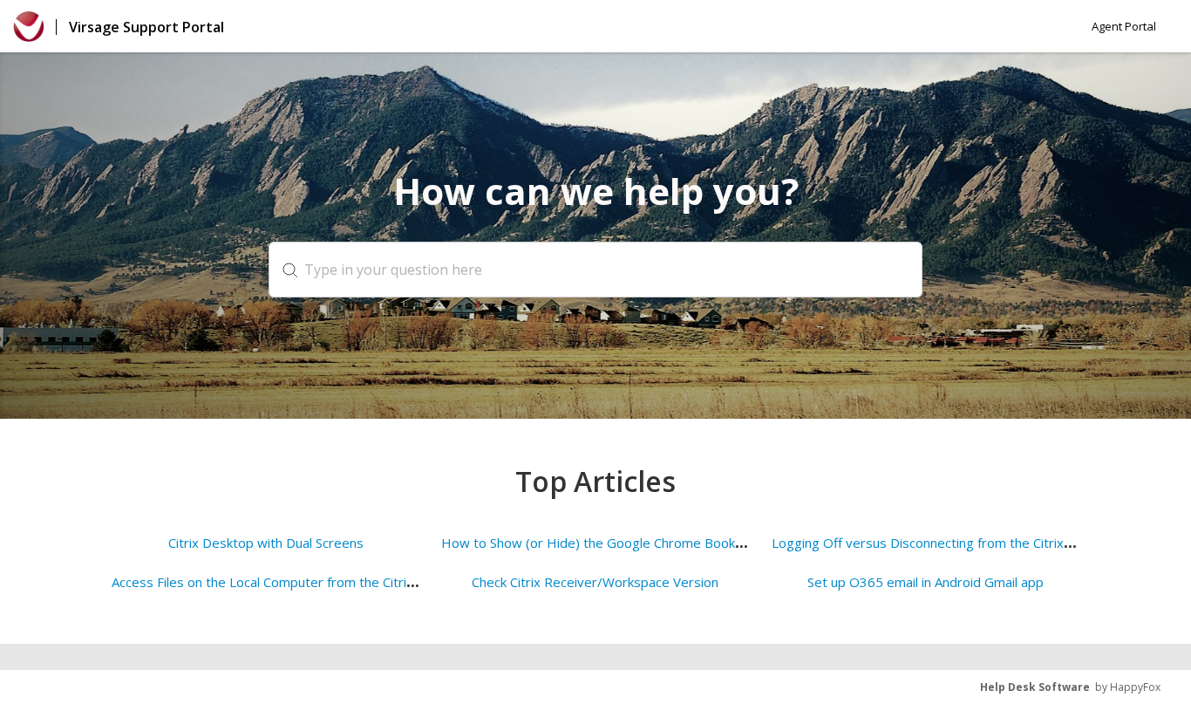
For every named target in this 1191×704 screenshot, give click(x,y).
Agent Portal (1124, 26)
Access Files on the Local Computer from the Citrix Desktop (290, 582)
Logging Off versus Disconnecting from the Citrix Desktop (945, 542)
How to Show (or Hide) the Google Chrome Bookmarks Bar (618, 542)
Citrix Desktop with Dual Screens (266, 542)
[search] (595, 269)
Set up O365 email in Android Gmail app (925, 582)
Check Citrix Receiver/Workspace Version (595, 582)
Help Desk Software (1035, 687)
